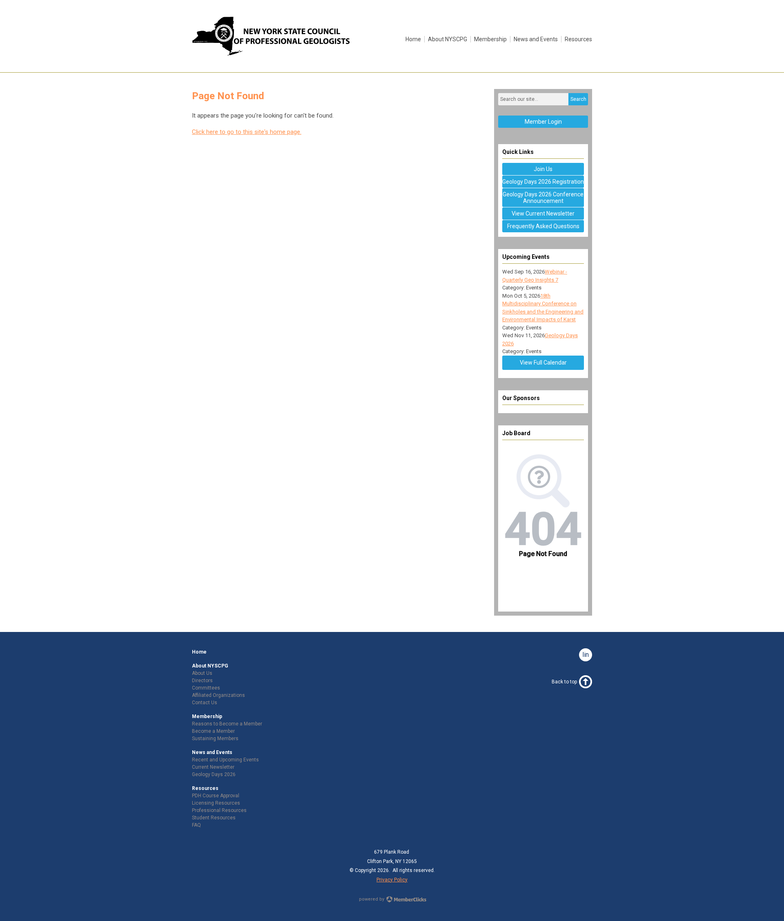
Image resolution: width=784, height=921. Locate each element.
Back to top (564, 682)
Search (578, 99)
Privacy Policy (392, 880)
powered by (372, 899)
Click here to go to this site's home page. (246, 132)
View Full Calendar (543, 362)
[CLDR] (271, 54)
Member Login (543, 121)
